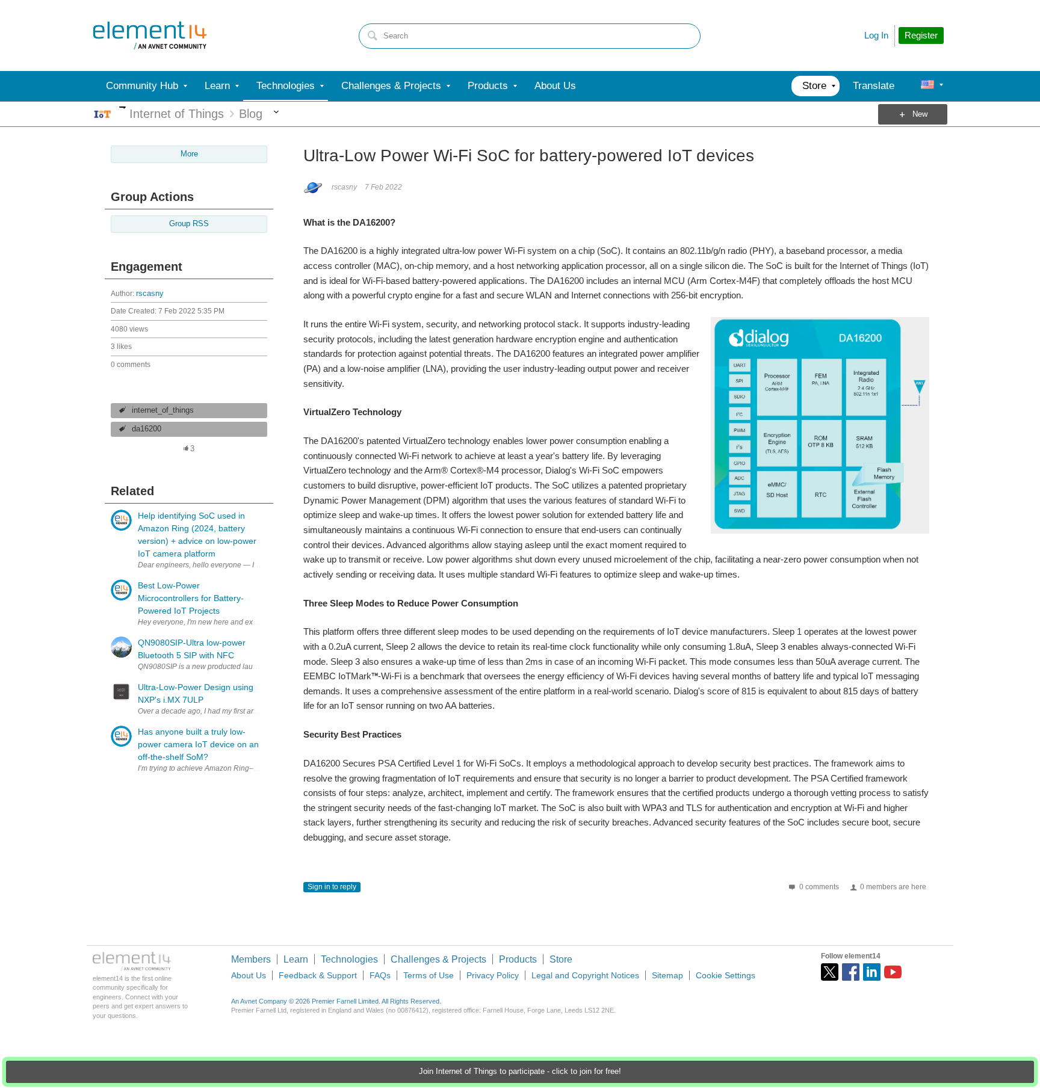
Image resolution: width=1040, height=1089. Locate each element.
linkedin (872, 972)
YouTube (893, 972)
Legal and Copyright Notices (585, 975)
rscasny (150, 293)
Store (560, 959)
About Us (248, 975)
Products (518, 959)
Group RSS (189, 224)
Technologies (349, 959)
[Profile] (927, 86)
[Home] (150, 35)
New (919, 114)
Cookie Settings (725, 975)
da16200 (146, 429)
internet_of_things (163, 410)
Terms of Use (428, 975)
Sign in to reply (332, 887)
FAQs (380, 975)
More (122, 107)
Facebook (850, 972)
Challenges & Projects (438, 959)
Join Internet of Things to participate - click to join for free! (520, 1071)
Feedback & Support (318, 975)
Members (251, 959)
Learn (295, 959)
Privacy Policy (492, 975)
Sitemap (667, 975)
